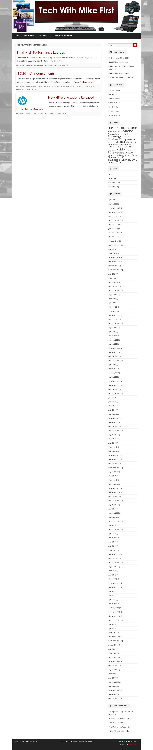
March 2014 (112, 538)
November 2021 (114, 315)
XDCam (34, 89)
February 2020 (113, 373)
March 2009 (112, 653)
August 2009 (112, 645)
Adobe (49, 65)
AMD (114, 133)
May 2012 (112, 571)
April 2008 (112, 678)
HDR (126, 144)
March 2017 (112, 480)
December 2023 (114, 257)
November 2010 (114, 616)
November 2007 (114, 694)
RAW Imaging (21, 89)
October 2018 (113, 426)
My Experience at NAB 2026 (118, 58)
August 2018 (112, 435)
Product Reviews (37, 65)
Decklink (114, 142)
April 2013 (112, 546)
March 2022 (112, 307)
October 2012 (113, 558)
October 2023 (113, 266)
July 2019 (111, 397)
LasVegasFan (113, 712)
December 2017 (114, 455)
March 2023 (112, 278)
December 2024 (114, 233)
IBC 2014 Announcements (36, 73)
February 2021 (113, 340)
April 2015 (112, 525)
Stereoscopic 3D (116, 157)
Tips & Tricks (113, 107)
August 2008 (112, 670)
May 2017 (112, 476)
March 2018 (112, 447)
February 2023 (113, 282)
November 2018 (114, 422)
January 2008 (113, 686)
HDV (130, 144)
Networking (112, 150)
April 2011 (112, 600)
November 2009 (114, 637)
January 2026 (113, 204)
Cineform (88, 86)
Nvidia (59, 65)
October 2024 (113, 241)
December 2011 (114, 583)
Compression (128, 139)
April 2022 (112, 303)
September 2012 (114, 562)
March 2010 (112, 632)
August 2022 (112, 294)
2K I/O (111, 127)
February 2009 (113, 657)
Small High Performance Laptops (41, 52)
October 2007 (113, 698)
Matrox (129, 147)
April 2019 (112, 410)
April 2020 (112, 365)
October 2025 (113, 216)
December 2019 (114, 381)
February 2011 (113, 608)
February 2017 (113, 484)
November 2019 (114, 385)
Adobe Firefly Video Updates (118, 73)
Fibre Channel (119, 144)
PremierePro (121, 152)
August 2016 (112, 505)
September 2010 (114, 620)
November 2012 (114, 554)
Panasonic (129, 150)
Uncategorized (113, 111)
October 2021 (113, 319)
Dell (119, 142)
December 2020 (114, 348)
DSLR (95, 86)
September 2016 (114, 501)
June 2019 (112, 402)
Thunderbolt (114, 159)
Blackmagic (74, 86)
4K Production (51, 86)
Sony (28, 89)
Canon (81, 86)
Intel (54, 65)
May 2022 (112, 299)
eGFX (112, 145)
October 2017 (113, 463)
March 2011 (112, 604)
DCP (109, 142)
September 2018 (114, 430)
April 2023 (112, 274)
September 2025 (114, 220)
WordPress (132, 744)
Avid (67, 86)
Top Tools (43, 36)
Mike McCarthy (113, 719)
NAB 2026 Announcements (118, 62)
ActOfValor (118, 131)
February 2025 (113, 224)
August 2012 (112, 567)
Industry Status (113, 95)
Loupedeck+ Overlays (63, 36)
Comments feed (114, 182)
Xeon (68, 114)
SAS (59, 114)
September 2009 (114, 641)
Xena (114, 162)
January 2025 (113, 229)
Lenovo (116, 147)
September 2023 (114, 270)
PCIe (55, 114)
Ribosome (115, 741)
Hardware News (24, 65)
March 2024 (112, 253)
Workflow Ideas (114, 115)
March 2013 (112, 550)
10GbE (111, 131)
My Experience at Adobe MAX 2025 (121, 77)
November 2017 (114, 459)
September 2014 (114, 529)
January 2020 (113, 377)
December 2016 (114, 488)
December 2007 (114, 690)
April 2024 (112, 249)
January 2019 (113, 414)
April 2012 (112, 575)
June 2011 (112, 591)
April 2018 (112, 443)
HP (48, 114)
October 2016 (113, 496)
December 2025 (114, 208)
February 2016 (113, 513)
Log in (110, 174)
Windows (65, 65)
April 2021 (112, 332)
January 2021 (113, 344)
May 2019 (112, 406)
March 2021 (112, 336)
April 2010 (112, 628)
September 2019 (114, 393)
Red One (120, 155)
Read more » (59, 61)
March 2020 (112, 369)
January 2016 (113, 517)
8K (135, 127)
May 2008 (112, 674)
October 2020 (113, 356)
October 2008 (113, 665)
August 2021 (112, 327)
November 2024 (114, 237)
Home (17, 36)
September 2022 (114, 290)
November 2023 (114, 261)
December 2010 (114, 612)
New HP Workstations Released (71, 97)
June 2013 (112, 542)
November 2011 (114, 587)
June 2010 (112, 624)
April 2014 (112, 534)
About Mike (29, 36)
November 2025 (114, 212)
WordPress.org (113, 186)
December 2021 (114, 311)
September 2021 (114, 323)
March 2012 (112, 579)
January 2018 (113, 451)
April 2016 (112, 509)
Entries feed (112, 178)
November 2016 (114, 492)
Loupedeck (121, 147)
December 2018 (114, 418)
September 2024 (114, 245)
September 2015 (114, 521)
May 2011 (112, 595)
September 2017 (114, 468)
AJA (64, 86)
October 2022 (113, 286)
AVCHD (120, 134)
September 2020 (114, 360)
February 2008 (113, 682)
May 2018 (112, 439)
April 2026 (112, 200)
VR (123, 159)
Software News (36, 86)
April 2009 (112, 649)
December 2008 (114, 661)
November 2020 (114, 352)
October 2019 (113, 389)
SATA (64, 114)
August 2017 (112, 472)
